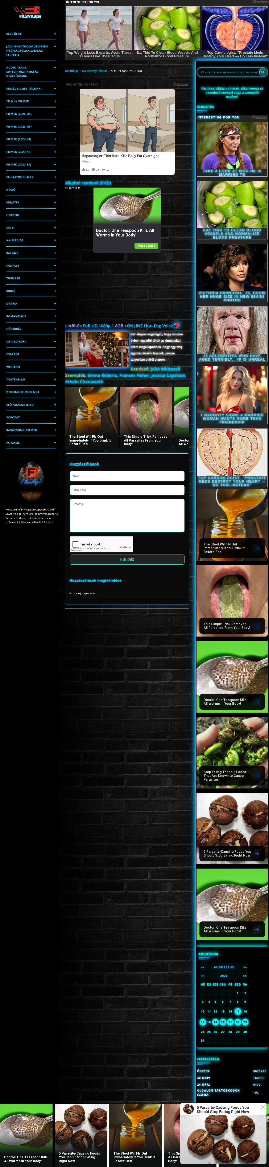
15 (238, 1011)
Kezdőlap (14, 34)
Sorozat (13, 417)
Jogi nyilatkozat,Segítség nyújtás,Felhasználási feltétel (27, 50)
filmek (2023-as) (19, 152)
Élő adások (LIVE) (20, 405)
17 (203, 1022)
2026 (224, 976)
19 (215, 1022)
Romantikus (16, 316)
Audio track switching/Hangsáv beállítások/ (22, 72)
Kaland (12, 253)
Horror (12, 215)
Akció (11, 190)
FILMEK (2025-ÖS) (19, 126)
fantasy (13, 265)
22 (238, 1022)
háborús (13, 329)
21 (230, 1022)
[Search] (262, 72)
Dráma (11, 303)
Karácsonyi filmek (21, 430)
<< (203, 967)
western (13, 367)
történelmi (15, 379)
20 (223, 1022)
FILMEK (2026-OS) (19, 114)
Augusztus (224, 967)
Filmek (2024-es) (18, 139)
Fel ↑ (50, 522)
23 (245, 1022)
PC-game (13, 443)
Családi (12, 354)
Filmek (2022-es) (18, 164)
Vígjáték (13, 202)
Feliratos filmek (19, 177)
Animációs (15, 240)
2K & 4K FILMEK (17, 101)
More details (146, 245)
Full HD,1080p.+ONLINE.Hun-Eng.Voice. (119, 326)
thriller (13, 278)
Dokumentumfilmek (22, 392)
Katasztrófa (16, 341)
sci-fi (10, 228)
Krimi (10, 291)
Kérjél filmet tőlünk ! (24, 88)
